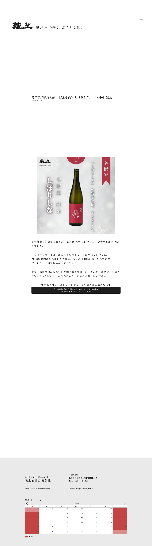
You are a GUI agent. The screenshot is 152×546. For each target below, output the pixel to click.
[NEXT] (124, 503)
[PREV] (27, 503)
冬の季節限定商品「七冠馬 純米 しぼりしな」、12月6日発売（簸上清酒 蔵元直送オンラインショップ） (76, 290)
